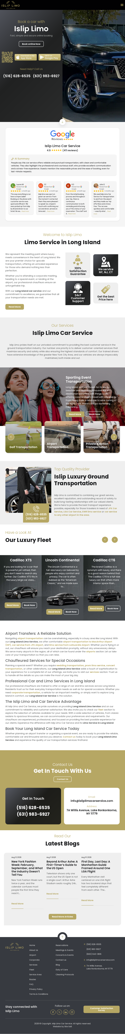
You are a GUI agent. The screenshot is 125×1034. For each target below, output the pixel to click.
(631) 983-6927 (46, 76)
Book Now (94, 414)
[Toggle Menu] (122, 4)
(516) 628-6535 (17, 76)
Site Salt (68, 1026)
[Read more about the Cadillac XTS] (21, 591)
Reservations (62, 945)
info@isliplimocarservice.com (92, 801)
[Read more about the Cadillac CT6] (104, 594)
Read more (25, 211)
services (94, 672)
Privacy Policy (35, 989)
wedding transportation (70, 665)
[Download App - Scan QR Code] (7, 57)
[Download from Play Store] (50, 57)
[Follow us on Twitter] (59, 1012)
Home (32, 945)
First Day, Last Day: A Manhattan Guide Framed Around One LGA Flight (95, 866)
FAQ (31, 984)
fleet (100, 709)
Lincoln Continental (62, 560)
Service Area (35, 974)
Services (33, 964)
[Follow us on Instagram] (72, 1012)
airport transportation (30, 638)
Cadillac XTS (21, 560)
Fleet (31, 969)
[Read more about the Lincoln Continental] (62, 598)
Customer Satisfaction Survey (101, 1009)
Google (18, 189)
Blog (58, 964)
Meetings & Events (64, 950)
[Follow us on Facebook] (53, 1012)
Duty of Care (62, 969)
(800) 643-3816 (93, 954)
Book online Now (31, 43)
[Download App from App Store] (26, 57)
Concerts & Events (65, 955)
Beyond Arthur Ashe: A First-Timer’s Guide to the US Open (62, 865)
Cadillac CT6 (104, 560)
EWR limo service (91, 511)
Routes (32, 979)
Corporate (34, 960)
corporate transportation (25, 692)
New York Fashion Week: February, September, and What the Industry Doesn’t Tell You (27, 868)
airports (90, 651)
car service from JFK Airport (27, 644)
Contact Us (62, 779)
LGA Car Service (72, 511)
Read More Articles (62, 916)
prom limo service (95, 665)
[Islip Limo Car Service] (10, 5)
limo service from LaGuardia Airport (69, 644)
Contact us (69, 736)
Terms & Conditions (38, 994)
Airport (32, 955)
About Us (33, 950)
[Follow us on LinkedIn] (65, 1012)
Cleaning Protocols (65, 974)
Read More (15, 306)
